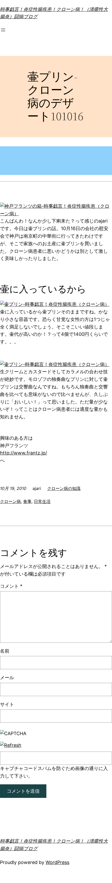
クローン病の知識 (63, 488)
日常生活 (42, 501)
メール (7, 677)
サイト (7, 704)
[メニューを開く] (3, 30)
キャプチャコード (19, 768)
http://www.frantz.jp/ (23, 453)
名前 (4, 651)
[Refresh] (10, 745)
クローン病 (10, 501)
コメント (11, 586)
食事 (27, 501)
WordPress (57, 862)
